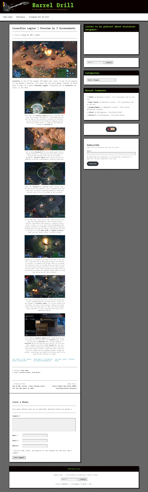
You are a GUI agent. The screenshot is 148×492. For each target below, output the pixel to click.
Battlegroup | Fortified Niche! (109, 112)
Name (14, 435)
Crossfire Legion (25, 372)
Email (15, 440)
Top (90, 484)
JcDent (37, 35)
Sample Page (58, 475)
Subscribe (93, 164)
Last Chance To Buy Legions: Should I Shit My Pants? (22, 359)
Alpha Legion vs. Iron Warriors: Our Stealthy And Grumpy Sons (43, 359)
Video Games (7, 17)
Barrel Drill (53, 5)
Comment (16, 416)
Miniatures (21, 17)
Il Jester (83, 484)
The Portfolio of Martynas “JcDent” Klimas (82, 475)
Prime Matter (36, 372)
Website (15, 446)
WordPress (65, 484)
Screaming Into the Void (39, 17)
